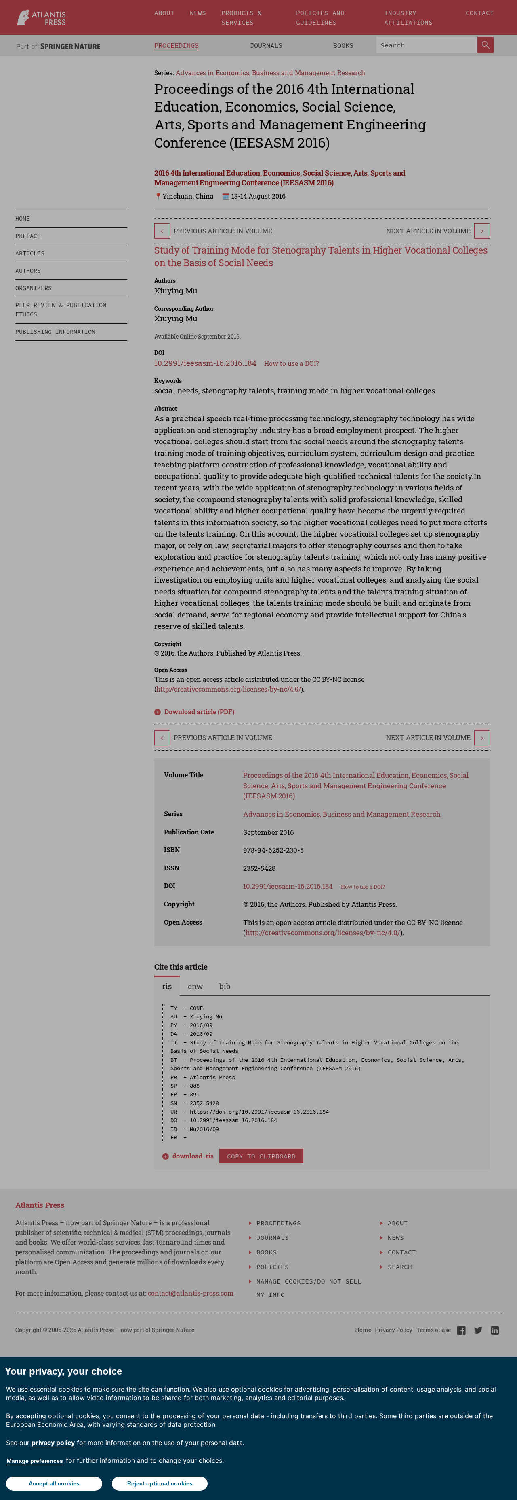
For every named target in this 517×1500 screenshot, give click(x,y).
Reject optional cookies (160, 1483)
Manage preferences (35, 1461)
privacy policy (53, 1442)
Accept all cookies (54, 1483)
